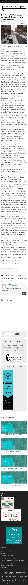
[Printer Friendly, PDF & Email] (23, 23)
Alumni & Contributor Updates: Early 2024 (14, 485)
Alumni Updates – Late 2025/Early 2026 (14, 434)
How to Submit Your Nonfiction (7, 555)
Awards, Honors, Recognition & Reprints (9, 563)
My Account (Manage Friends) (7, 551)
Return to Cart (4, 553)
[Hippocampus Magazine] (14, 7)
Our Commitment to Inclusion (7, 557)
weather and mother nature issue (9, 271)
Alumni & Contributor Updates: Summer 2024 (14, 468)
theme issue (15, 268)
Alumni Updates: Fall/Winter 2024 (14, 451)
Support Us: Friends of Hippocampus (8, 565)
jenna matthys (9, 268)
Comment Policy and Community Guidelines (9, 558)
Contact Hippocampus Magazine (7, 550)
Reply (24, 293)
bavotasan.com (20, 583)
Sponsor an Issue (4, 567)
